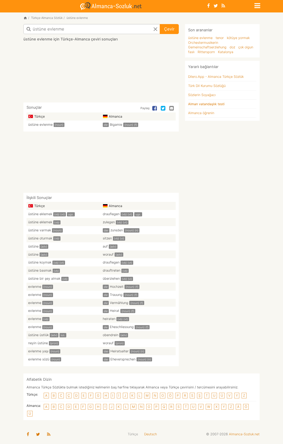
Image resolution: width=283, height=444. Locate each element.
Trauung (116, 295)
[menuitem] (133, 434)
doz (232, 47)
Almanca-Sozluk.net (244, 434)
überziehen (111, 278)
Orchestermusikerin (203, 42)
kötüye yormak (238, 38)
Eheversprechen (122, 359)
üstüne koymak (39, 262)
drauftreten (111, 270)
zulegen (109, 222)
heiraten (109, 319)
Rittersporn (206, 52)
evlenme (34, 286)
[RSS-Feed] (223, 5)
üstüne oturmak (40, 238)
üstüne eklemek (40, 214)
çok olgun (245, 47)
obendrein (110, 335)
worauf (108, 254)
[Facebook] (208, 5)
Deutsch (150, 434)
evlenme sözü (38, 359)
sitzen (107, 238)
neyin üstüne (38, 343)
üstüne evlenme (40, 124)
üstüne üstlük (38, 335)
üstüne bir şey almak (44, 278)
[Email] (172, 108)
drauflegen (111, 214)
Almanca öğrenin (201, 113)
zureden (116, 230)
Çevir (169, 29)
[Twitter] (216, 5)
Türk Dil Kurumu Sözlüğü (207, 86)
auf (105, 246)
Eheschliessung (122, 327)
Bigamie (116, 124)
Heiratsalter (119, 351)
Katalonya (225, 52)
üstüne (33, 246)
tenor (220, 38)
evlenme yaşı (38, 351)
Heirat (114, 311)
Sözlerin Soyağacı (202, 95)
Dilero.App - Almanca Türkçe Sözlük (216, 76)
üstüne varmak (39, 230)
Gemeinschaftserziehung (207, 47)
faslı (191, 52)
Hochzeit (116, 286)
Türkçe (133, 434)
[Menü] (257, 5)
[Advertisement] (101, 73)
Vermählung (119, 303)
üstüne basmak (40, 270)
